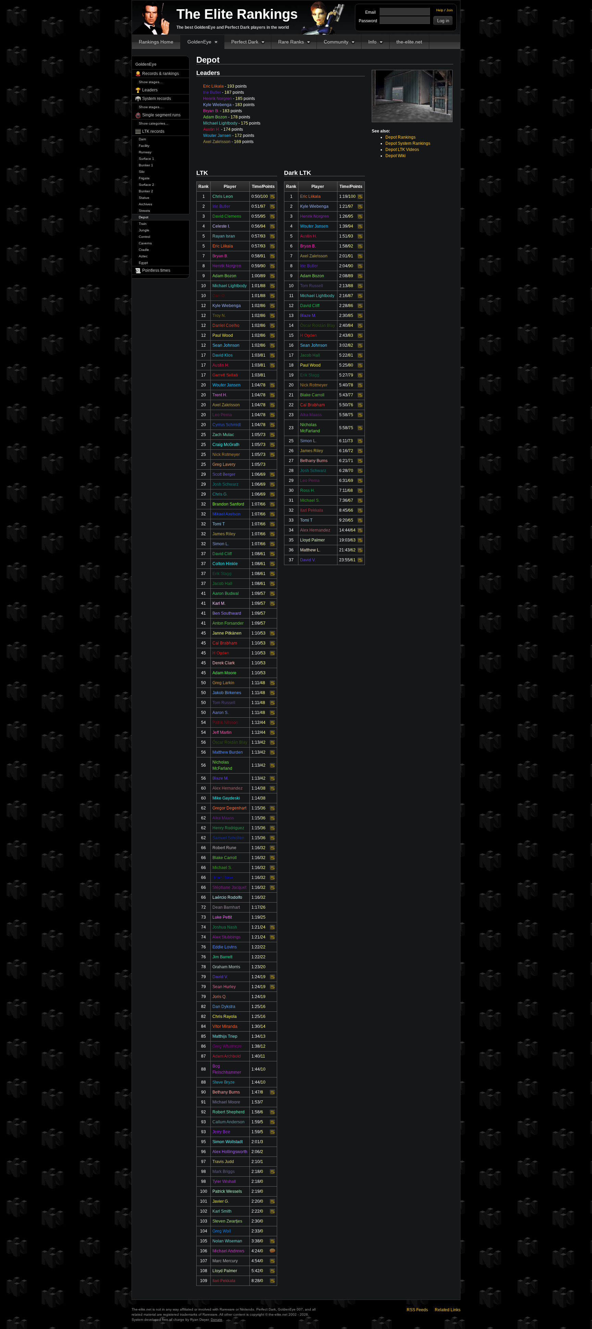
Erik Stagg (222, 573)
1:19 (255, 917)
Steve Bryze (223, 1082)
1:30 (255, 1026)
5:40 (343, 385)
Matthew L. (310, 550)
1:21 (255, 927)
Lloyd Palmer (224, 1270)
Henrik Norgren (217, 98)
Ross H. (307, 490)
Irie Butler (212, 92)
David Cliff (222, 553)
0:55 (255, 216)
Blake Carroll (224, 857)
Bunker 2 (146, 191)
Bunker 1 (146, 165)
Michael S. (222, 867)
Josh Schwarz (225, 484)
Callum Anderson (228, 1122)
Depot (143, 217)
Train (143, 224)
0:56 (255, 226)
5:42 (255, 1270)
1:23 (255, 966)
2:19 (255, 1191)
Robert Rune (224, 847)
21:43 (344, 550)
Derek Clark (223, 663)
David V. (220, 976)
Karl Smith (222, 1211)
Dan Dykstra (223, 1006)
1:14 (255, 788)
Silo (142, 172)
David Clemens (226, 216)
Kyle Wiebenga (217, 104)
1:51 (343, 236)
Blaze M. (220, 778)
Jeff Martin (222, 732)
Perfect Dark (244, 41)
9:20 (343, 520)
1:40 (255, 1056)
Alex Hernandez (227, 788)
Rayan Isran (223, 236)
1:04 (255, 385)
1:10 (255, 633)
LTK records (153, 131)
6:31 (343, 480)
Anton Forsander (228, 623)
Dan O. (218, 295)
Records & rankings (160, 73)
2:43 (343, 335)
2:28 (343, 305)
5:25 (343, 365)
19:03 (344, 540)
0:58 (255, 256)
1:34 (255, 1036)
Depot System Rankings (407, 143)
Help (439, 10)
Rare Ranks (291, 41)
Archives (145, 204)
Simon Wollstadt (227, 1141)
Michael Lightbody (220, 123)
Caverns (145, 243)
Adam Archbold (226, 1056)
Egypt (143, 263)
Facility (144, 146)
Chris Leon (222, 196)
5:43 (343, 395)
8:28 (255, 1280)
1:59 (255, 1122)
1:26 (343, 216)
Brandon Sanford (228, 504)
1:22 (255, 947)
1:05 (255, 434)
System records (156, 98)
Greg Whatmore (227, 1046)
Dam (142, 139)
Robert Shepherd (228, 1112)
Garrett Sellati (225, 375)
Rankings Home (156, 41)
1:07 (255, 504)
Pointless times (156, 270)
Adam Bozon (215, 117)
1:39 (343, 226)
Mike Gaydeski (226, 798)
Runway (145, 152)
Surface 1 (146, 159)
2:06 (255, 1151)
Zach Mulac (223, 434)
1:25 (255, 1006)
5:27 (343, 375)
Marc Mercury (225, 1260)
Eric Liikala (213, 86)
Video (272, 197)
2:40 (343, 325)
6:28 (343, 470)
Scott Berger (223, 474)
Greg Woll (221, 1231)
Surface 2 (146, 185)
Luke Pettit (222, 917)
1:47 (255, 1092)
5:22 (343, 355)
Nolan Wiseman (227, 1241)
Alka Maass (223, 818)
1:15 (255, 808)
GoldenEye (199, 41)
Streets (144, 211)
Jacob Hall (222, 583)
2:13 (343, 285)
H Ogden (220, 653)
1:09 (255, 593)
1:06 (255, 474)
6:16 (343, 450)
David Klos (222, 355)
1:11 (255, 682)
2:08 (343, 275)
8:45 (343, 510)
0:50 (255, 196)
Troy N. (219, 315)
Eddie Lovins (224, 947)
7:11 (343, 490)
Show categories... (153, 123)
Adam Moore (224, 672)
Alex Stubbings (226, 937)
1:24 (255, 976)
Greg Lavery (223, 464)
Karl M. (218, 603)
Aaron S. (220, 712)
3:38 (255, 1241)
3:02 (343, 345)
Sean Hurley (224, 986)
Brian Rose (222, 877)
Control (144, 237)
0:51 (255, 206)
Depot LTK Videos (402, 149)
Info (372, 41)
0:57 (255, 236)
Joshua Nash (224, 927)
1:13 (255, 742)
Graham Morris (226, 966)
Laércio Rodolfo (227, 897)
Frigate (144, 178)
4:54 (255, 1260)
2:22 (255, 1211)
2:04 (343, 266)
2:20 (255, 1201)
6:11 (343, 440)
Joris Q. (219, 996)
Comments (272, 1250)
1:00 (255, 275)
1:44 (255, 1069)
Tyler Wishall (224, 1181)
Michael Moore (226, 1102)
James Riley (223, 534)
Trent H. (219, 395)
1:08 (255, 553)
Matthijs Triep (224, 1036)
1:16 (255, 847)
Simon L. (220, 543)
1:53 (255, 1102)
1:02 (255, 305)
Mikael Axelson (226, 514)
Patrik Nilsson (225, 722)
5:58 (343, 414)
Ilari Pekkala (223, 1280)
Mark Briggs (223, 1171)
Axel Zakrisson (217, 141)
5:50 (343, 404)
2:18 (255, 1171)
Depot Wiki (395, 155)
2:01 (255, 1141)
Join (449, 10)
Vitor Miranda (224, 1026)
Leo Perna (222, 414)
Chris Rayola (224, 1016)
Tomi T (218, 524)
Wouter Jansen (217, 135)
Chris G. (219, 494)
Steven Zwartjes (227, 1221)
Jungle (144, 230)
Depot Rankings (400, 137)
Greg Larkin (223, 682)
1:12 (255, 722)
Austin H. (211, 129)
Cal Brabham (224, 643)
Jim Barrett (222, 957)
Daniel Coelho (225, 325)
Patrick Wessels (227, 1191)
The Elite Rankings (237, 14)
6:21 (343, 460)
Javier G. (220, 1201)
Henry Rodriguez (228, 828)
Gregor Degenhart (229, 808)
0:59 (255, 266)
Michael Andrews (228, 1251)
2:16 (343, 295)
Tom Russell (223, 702)
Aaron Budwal (225, 593)
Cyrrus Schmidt (226, 424)
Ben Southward (226, 613)
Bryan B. (211, 110)
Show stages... (150, 82)
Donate (216, 1319)
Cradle (144, 250)
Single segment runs (161, 115)
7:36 (343, 500)
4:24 (255, 1251)
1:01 (255, 285)
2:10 (255, 1161)
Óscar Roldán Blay (229, 742)
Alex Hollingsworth (229, 1151)
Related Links (447, 1309)
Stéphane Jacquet (229, 887)
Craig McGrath (225, 444)
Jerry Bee (221, 1131)
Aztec (143, 256)
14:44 (344, 530)
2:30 (255, 1221)
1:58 (255, 1112)
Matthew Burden (227, 752)
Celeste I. (221, 226)
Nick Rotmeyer (226, 454)
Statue (144, 198)
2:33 (255, 1231)
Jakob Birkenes (226, 692)
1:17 (255, 907)
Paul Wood (222, 335)
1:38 (255, 1046)
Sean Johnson (225, 345)
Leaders (150, 90)
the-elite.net (409, 41)
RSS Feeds (417, 1309)
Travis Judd (223, 1161)
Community (336, 41)
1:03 (255, 355)
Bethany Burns (226, 1092)
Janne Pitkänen (227, 633)
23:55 (344, 560)
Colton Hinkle (225, 563)
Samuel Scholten (228, 837)
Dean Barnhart (226, 907)
